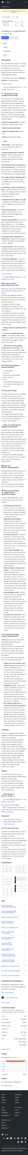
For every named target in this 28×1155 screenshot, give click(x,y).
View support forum (6, 1085)
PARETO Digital (7, 33)
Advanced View (5, 1049)
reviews (24, 1041)
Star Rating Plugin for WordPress (16, 807)
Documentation (16, 87)
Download (5, 37)
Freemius (7, 1002)
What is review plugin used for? (10, 917)
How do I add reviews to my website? (7, 932)
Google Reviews (22, 1038)
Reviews (5, 47)
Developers (4, 1112)
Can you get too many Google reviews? (7, 949)
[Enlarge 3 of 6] (11, 889)
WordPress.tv (5, 1115)
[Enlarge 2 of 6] (11, 878)
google (15, 1038)
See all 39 (24, 1035)
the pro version (8, 288)
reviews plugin (22, 1044)
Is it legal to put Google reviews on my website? (8, 960)
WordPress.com (6, 1120)
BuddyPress (5, 1128)
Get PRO (11, 89)
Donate (17, 1112)
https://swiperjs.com (9, 824)
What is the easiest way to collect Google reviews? (8, 955)
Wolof (6, 1134)
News (3, 1097)
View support (21, 1012)
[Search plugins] (17, 17)
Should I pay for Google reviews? (10, 966)
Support (5, 55)
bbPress (4, 1125)
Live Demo (6, 87)
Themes (17, 1097)
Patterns (17, 1102)
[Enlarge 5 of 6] (24, 878)
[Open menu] (25, 2)
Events (17, 1110)
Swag (17, 1115)
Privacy (3, 1102)
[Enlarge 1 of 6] (11, 867)
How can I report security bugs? (10, 975)
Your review (4, 1074)
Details (5, 43)
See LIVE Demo (7, 84)
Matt (3, 1122)
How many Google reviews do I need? (6, 943)
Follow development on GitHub (12, 819)
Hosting (3, 1100)
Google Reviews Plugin (11, 997)
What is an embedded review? (9, 927)
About (3, 1094)
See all (25, 1074)
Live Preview (14, 37)
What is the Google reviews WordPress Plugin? (8, 906)
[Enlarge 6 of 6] (24, 887)
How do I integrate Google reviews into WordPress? (8, 911)
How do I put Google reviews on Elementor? (7, 922)
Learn (3, 1107)
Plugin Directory (5, 6)
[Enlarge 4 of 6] (24, 867)
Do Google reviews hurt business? (10, 970)
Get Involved (18, 1107)
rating (20, 1041)
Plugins (17, 1100)
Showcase (18, 1094)
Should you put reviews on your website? (7, 938)
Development (6, 51)
